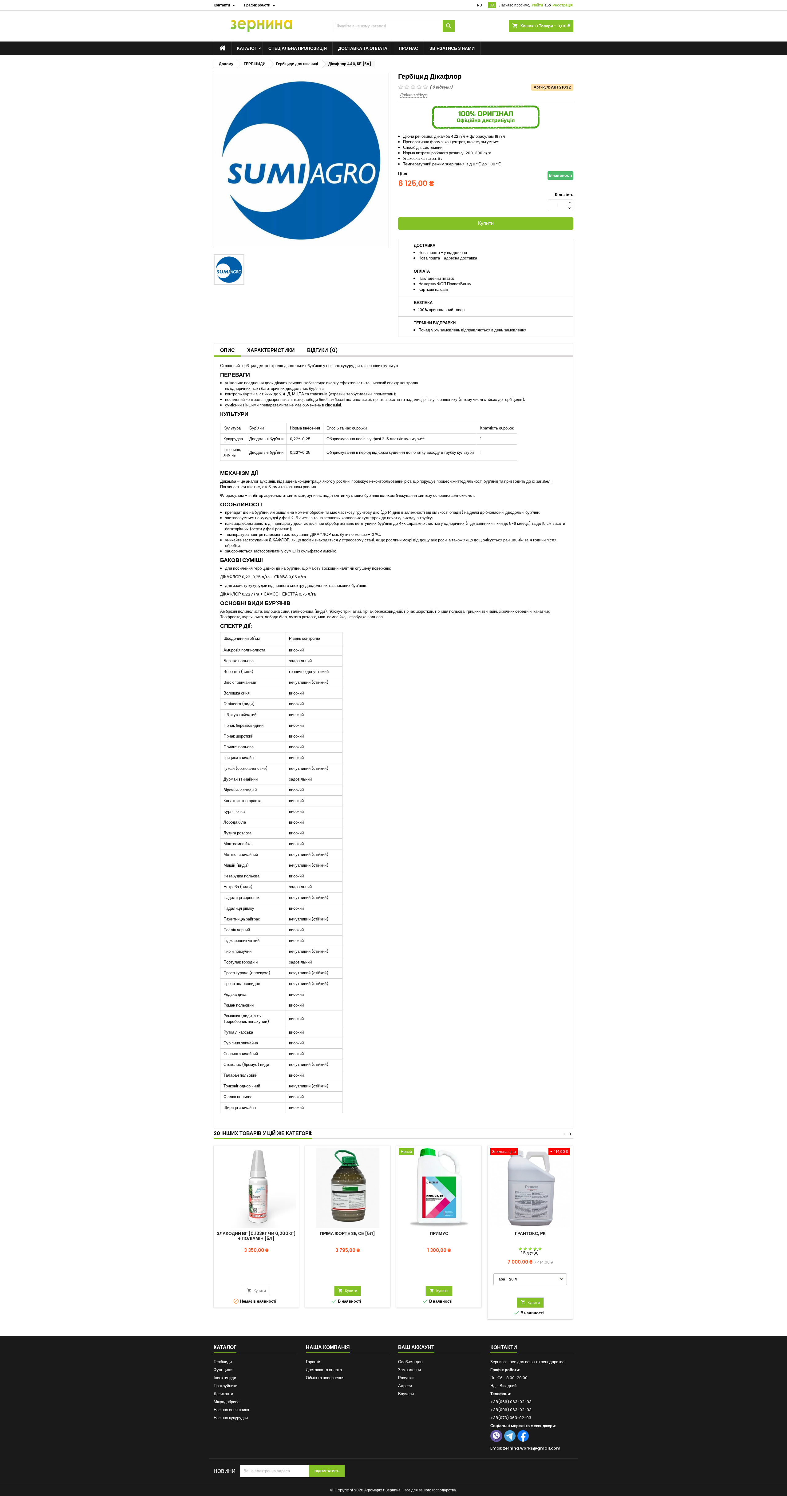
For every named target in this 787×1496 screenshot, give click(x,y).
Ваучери (406, 1394)
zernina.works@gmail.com (531, 1448)
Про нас (408, 48)
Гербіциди (223, 1362)
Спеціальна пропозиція (297, 48)
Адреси (405, 1386)
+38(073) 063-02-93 (510, 1418)
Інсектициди (225, 1378)
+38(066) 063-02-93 (511, 1402)
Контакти (503, 1347)
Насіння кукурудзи (231, 1418)
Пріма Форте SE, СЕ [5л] (347, 1233)
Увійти (537, 5)
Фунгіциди (223, 1370)
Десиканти (223, 1394)
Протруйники (225, 1386)
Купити (486, 223)
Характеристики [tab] (271, 350)
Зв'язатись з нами (452, 48)
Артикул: (542, 87)
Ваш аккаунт (416, 1347)
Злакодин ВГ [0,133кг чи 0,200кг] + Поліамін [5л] (256, 1235)
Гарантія (313, 1362)
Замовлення (409, 1370)
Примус (439, 1233)
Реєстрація (562, 5)
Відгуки (322, 350)
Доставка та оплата (362, 48)
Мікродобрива (226, 1402)
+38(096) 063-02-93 (511, 1410)
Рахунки (405, 1378)
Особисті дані (410, 1362)
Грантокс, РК (530, 1233)
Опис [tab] (227, 350)
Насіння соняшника (231, 1410)
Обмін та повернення (325, 1378)
